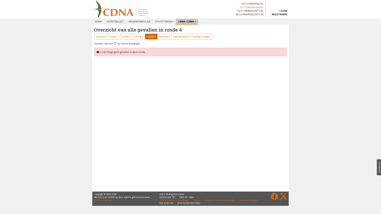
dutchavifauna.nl (252, 7)
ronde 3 (139, 36)
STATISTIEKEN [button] (163, 21)
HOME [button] (98, 21)
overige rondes (200, 36)
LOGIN (283, 10)
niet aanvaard (181, 36)
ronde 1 (114, 36)
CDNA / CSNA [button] (186, 21)
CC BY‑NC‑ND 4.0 (102, 200)
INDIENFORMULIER (139, 21)
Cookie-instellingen (248, 200)
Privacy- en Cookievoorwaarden (219, 200)
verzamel (101, 36)
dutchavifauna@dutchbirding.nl (174, 200)
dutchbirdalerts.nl (250, 10)
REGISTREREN (279, 14)
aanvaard (164, 36)
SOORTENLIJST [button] (115, 21)
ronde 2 (126, 36)
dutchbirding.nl (253, 3)
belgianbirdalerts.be (250, 14)
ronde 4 (151, 36)
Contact (196, 200)
